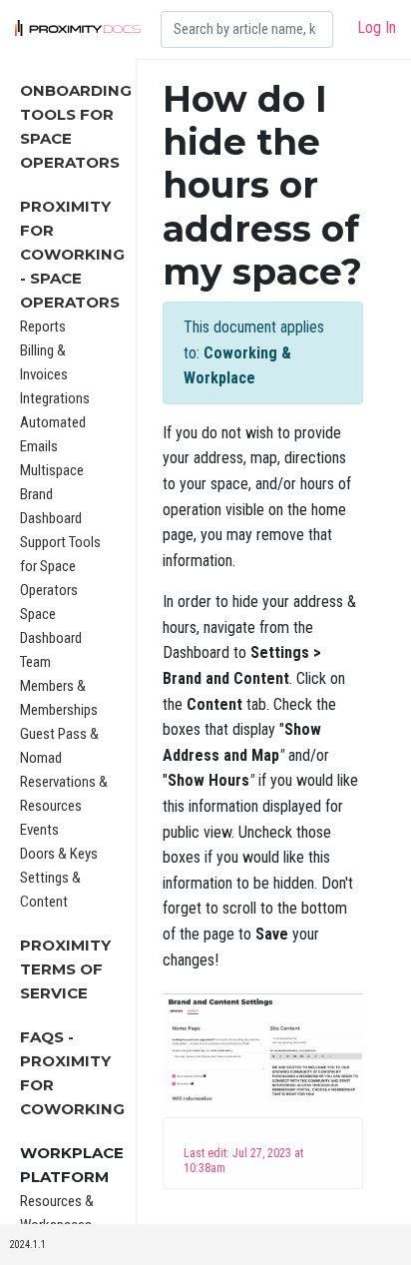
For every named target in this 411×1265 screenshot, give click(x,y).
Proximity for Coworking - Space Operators (72, 254)
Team (35, 662)
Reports (43, 326)
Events (39, 830)
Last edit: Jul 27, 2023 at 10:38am (243, 1160)
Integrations (55, 398)
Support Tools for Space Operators (60, 566)
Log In (376, 27)
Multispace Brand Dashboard (52, 494)
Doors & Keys (59, 854)
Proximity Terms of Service (65, 969)
